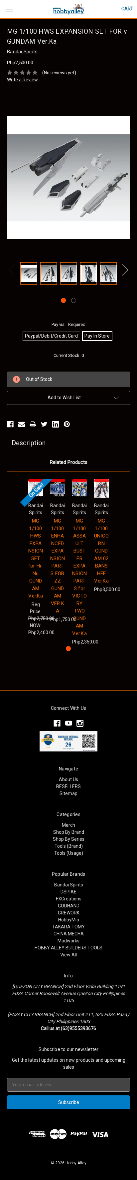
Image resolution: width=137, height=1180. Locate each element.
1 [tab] (63, 300)
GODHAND (68, 905)
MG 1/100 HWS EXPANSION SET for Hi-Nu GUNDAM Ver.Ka (35, 558)
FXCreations (68, 898)
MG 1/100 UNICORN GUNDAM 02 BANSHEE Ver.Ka (101, 551)
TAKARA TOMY (68, 926)
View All (68, 954)
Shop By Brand (68, 832)
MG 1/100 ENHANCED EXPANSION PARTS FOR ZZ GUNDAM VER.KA (57, 566)
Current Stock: (69, 355)
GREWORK (68, 912)
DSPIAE (68, 891)
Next (125, 270)
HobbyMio (68, 919)
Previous (12, 270)
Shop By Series (68, 839)
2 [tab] (73, 300)
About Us (68, 779)
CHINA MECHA (69, 933)
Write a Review (22, 79)
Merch (68, 825)
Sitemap (68, 793)
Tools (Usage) (68, 853)
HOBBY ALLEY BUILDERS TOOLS (68, 947)
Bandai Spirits (68, 884)
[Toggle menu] (9, 9)
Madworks (68, 940)
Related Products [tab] (68, 462)
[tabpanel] (29, 274)
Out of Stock (59, 489)
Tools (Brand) (69, 846)
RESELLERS (68, 786)
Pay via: (68, 324)
